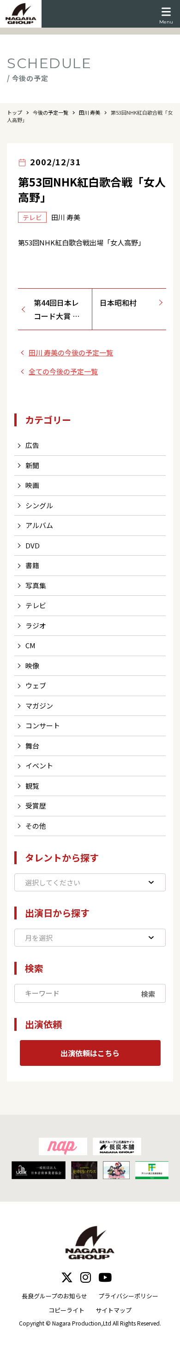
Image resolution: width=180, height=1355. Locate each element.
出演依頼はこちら (90, 1052)
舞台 (32, 745)
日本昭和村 (118, 302)
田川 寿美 (89, 112)
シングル (39, 505)
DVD (32, 545)
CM (30, 645)
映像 (32, 665)
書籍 (32, 565)
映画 (32, 485)
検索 (148, 993)
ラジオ (35, 625)
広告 (32, 445)
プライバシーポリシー (128, 1295)
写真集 (35, 585)
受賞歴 (35, 805)
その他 (35, 826)
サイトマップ (114, 1310)
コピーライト (66, 1310)
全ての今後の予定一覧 (63, 371)
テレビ (35, 605)
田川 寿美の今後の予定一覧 (71, 352)
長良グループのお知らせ (54, 1295)
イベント (39, 765)
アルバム (39, 525)
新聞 (32, 465)
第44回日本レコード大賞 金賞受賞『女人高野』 (59, 310)
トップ (14, 112)
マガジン (39, 705)
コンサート (42, 725)
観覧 (32, 786)
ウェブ (35, 685)
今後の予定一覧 (50, 112)
